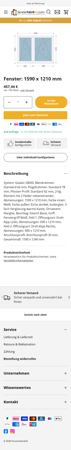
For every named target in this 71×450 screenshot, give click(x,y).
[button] (66, 12)
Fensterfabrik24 (20, 441)
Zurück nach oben (35, 314)
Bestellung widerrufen (20, 359)
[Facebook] (6, 431)
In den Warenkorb (51, 102)
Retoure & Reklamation (20, 344)
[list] (35, 58)
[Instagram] (12, 431)
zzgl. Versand (27, 90)
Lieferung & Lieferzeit (18, 337)
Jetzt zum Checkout (35, 115)
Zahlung (9, 352)
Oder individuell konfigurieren (36, 157)
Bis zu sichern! (35, 20)
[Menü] (6, 12)
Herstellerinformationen (18, 260)
